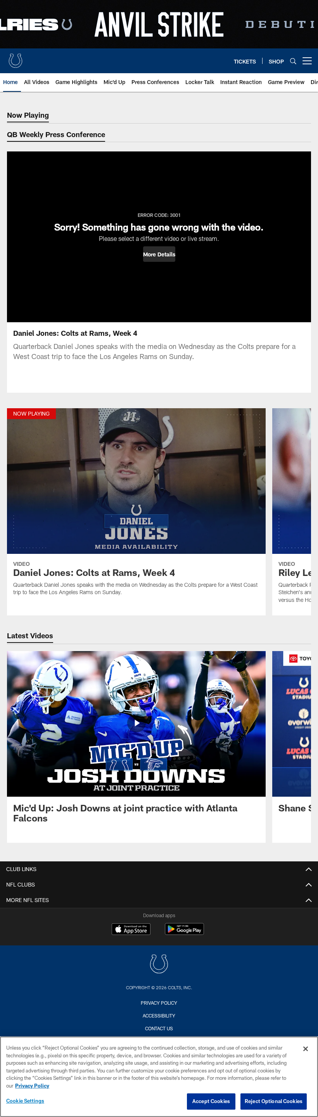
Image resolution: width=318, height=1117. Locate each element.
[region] (159, 1076)
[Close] (305, 1048)
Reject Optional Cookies (273, 1101)
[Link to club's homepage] (15, 58)
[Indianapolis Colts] (159, 965)
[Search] (293, 61)
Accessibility (159, 1015)
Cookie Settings (25, 1101)
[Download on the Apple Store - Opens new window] (131, 930)
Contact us (159, 1028)
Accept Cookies (211, 1101)
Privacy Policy (159, 1002)
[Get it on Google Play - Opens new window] (184, 932)
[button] (159, 254)
